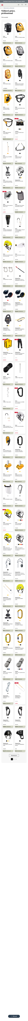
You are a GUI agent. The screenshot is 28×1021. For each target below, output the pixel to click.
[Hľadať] (22, 5)
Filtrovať (14, 1016)
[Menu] (25, 5)
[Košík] (18, 5)
